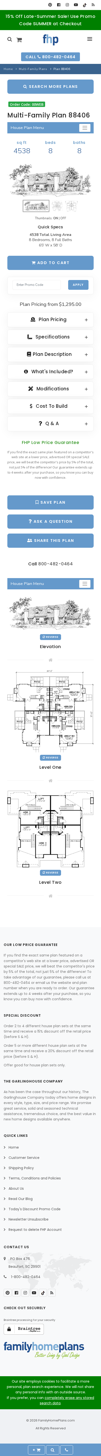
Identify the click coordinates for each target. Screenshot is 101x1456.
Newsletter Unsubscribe (29, 1219)
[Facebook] (58, 5)
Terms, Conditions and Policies (35, 1178)
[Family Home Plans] (50, 40)
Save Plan (52, 502)
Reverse (51, 637)
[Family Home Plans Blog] (93, 5)
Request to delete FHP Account (35, 1229)
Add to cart (53, 263)
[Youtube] (76, 5)
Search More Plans (52, 86)
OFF (63, 218)
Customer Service (24, 1157)
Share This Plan (53, 540)
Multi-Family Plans (33, 69)
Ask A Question (52, 521)
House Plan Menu (27, 127)
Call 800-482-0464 (50, 57)
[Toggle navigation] (84, 128)
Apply (78, 285)
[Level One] (50, 711)
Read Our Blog (21, 1198)
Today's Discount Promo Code (35, 1209)
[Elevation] (50, 179)
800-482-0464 (55, 564)
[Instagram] (67, 5)
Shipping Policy (21, 1167)
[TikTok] (84, 5)
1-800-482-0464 (25, 1276)
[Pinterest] (50, 5)
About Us (16, 1188)
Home (8, 69)
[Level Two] (50, 829)
